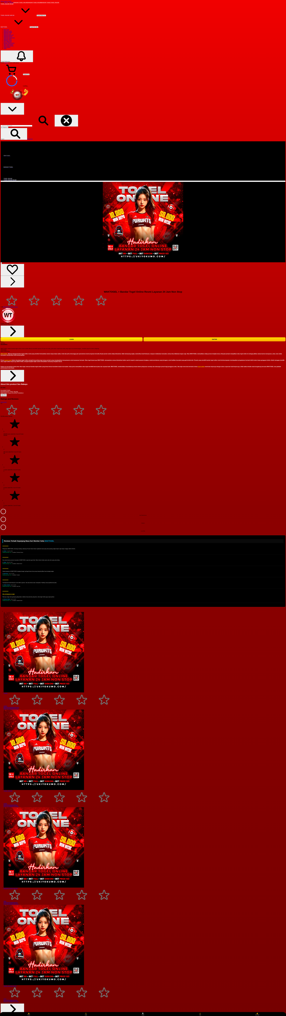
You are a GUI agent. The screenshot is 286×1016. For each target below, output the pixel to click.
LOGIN (71, 339)
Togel (5, 48)
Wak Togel (6, 29)
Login (86, 1014)
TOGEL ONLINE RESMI (7, 4)
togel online (201, 366)
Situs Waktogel (7, 41)
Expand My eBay (34, 27)
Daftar (143, 1014)
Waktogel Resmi (8, 36)
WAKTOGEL (4, 353)
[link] (12, 331)
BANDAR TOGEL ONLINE (20, 2)
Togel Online (7, 47)
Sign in (6, 2)
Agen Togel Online (8, 45)
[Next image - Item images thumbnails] (12, 282)
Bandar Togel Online (9, 43)
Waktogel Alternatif (8, 35)
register (11, 2)
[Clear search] (66, 121)
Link (200, 1014)
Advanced (30, 139)
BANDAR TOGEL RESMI (34, 2)
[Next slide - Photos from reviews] (12, 1009)
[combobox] (16, 126)
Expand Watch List (41, 15)
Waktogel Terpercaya (9, 37)
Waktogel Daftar (8, 32)
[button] (14, 134)
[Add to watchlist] (12, 270)
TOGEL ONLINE (54, 2)
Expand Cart (26, 74)
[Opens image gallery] (1, 263)
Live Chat (257, 1014)
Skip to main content (6, 1)
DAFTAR (214, 339)
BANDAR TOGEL (45, 2)
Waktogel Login (8, 31)
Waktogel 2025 (7, 39)
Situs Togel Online (8, 44)
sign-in (6, 62)
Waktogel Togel (8, 40)
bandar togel (7, 360)
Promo (28, 1014)
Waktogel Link (7, 33)
